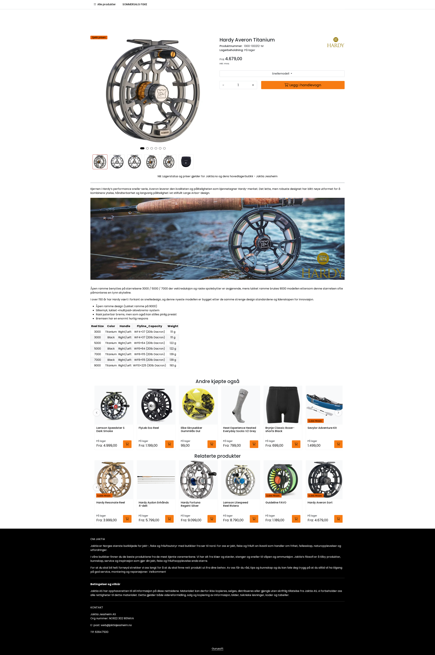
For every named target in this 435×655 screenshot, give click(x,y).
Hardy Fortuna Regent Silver (190, 504)
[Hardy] (336, 44)
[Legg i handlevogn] (127, 444)
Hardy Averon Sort (320, 502)
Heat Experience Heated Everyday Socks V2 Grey (239, 429)
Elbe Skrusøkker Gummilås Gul (191, 429)
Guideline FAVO (275, 502)
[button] (142, 148)
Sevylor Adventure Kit (322, 428)
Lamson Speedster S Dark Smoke (110, 429)
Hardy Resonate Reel (110, 502)
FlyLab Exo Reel (149, 428)
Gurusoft (217, 649)
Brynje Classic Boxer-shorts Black (279, 429)
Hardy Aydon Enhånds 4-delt (154, 504)
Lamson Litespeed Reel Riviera (235, 504)
